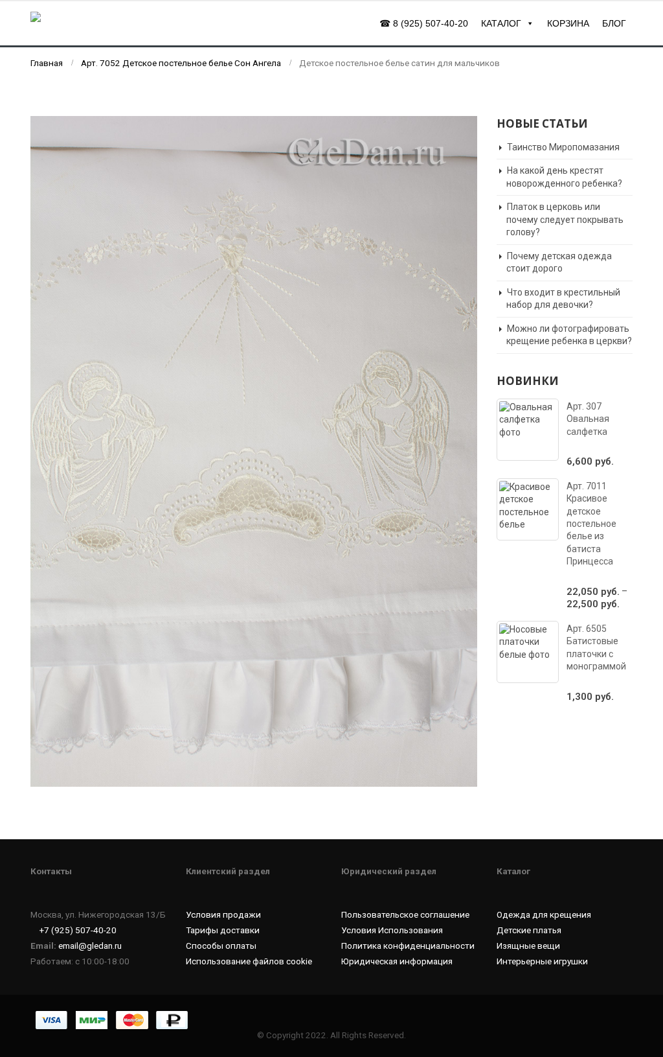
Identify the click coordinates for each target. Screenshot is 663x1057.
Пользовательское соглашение (405, 914)
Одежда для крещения (544, 914)
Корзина (568, 23)
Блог (614, 23)
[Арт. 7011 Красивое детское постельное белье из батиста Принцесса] (528, 509)
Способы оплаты (221, 945)
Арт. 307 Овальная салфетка (588, 419)
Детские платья (529, 930)
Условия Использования (392, 930)
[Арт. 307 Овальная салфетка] (528, 430)
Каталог (501, 23)
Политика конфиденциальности (408, 945)
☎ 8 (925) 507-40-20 (423, 23)
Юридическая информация (397, 961)
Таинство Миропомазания (563, 147)
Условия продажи (223, 914)
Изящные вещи (528, 945)
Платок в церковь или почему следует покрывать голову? (565, 219)
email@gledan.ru (90, 945)
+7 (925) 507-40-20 (78, 930)
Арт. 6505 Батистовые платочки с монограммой (596, 647)
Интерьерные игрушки (542, 961)
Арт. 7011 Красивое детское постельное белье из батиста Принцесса (591, 524)
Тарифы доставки (223, 930)
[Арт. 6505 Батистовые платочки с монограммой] (528, 652)
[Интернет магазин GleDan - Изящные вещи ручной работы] (85, 23)
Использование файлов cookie (249, 961)
